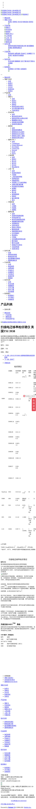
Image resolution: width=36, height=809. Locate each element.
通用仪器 (9, 42)
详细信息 (7, 363)
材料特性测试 (12, 46)
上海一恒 (9, 38)
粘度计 (10, 22)
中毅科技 (9, 40)
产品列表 (7, 25)
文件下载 (24, 61)
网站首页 (7, 18)
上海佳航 (9, 36)
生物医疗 (30, 53)
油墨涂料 (17, 53)
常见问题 (11, 61)
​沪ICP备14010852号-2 (8, 804)
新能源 (21, 55)
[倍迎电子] (11, 12)
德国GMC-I (9, 34)
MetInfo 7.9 (11, 807)
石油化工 (24, 53)
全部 (9, 81)
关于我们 (17, 69)
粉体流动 (25, 22)
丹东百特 (9, 29)
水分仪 (20, 22)
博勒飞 (8, 27)
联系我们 (11, 69)
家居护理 (16, 55)
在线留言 (24, 69)
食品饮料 (11, 53)
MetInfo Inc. (27, 807)
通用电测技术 (17, 48)
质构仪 (15, 22)
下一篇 (9, 359)
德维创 (8, 31)
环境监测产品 (10, 318)
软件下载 (30, 61)
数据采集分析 (21, 46)
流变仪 (31, 22)
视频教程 (17, 61)
